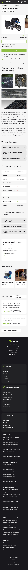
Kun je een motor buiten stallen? (11, 492)
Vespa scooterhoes (8, 549)
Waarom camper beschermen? (10, 522)
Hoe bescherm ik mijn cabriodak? (11, 442)
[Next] (26, 24)
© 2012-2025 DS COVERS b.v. (14, 564)
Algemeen (5, 371)
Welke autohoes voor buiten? (10, 454)
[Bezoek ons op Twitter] (12, 354)
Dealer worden (6, 404)
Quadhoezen (6, 430)
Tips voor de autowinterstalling (10, 447)
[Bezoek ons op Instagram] (15, 354)
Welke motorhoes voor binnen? (10, 499)
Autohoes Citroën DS (8, 467)
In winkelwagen (14, 50)
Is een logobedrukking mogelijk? (10, 444)
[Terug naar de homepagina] (14, 341)
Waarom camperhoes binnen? (10, 525)
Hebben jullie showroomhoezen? (11, 437)
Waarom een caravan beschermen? (11, 529)
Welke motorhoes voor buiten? (10, 501)
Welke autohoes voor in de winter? (11, 456)
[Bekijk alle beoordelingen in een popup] (22, 36)
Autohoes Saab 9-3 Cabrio (9, 481)
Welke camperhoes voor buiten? (11, 534)
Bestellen (5, 373)
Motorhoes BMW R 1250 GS (10, 512)
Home (2, 5)
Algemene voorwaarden (14, 557)
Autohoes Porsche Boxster (9, 479)
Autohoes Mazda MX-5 (8, 469)
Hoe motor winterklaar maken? (10, 489)
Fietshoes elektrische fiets (9, 547)
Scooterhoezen (7, 425)
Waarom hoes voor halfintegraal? (11, 532)
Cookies (13, 559)
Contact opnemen (7, 397)
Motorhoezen (8, 5)
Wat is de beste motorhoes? (10, 496)
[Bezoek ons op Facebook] (10, 354)
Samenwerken (6, 406)
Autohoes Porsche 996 (9, 476)
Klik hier (17, 348)
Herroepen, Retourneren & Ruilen (11, 381)
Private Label (6, 402)
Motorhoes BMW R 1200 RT (10, 509)
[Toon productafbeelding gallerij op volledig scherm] (24, 16)
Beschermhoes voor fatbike (10, 545)
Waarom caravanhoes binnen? (10, 527)
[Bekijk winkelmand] (21, 2)
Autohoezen (6, 420)
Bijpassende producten (6, 266)
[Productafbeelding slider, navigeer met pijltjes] (14, 24)
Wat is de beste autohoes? (9, 451)
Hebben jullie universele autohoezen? (12, 439)
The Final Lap (6, 409)
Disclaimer (14, 562)
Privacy (14, 561)
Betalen (5, 376)
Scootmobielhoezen (8, 427)
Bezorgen (5, 378)
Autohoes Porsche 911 (8, 474)
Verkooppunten (7, 399)
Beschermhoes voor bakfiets (10, 542)
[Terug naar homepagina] (6, 2)
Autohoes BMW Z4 (8, 464)
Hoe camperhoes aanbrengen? (10, 520)
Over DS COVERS (7, 392)
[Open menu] (25, 2)
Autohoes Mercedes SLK (9, 471)
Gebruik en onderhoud (8, 394)
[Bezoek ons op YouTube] (17, 354)
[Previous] (3, 24)
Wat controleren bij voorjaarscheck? (11, 449)
